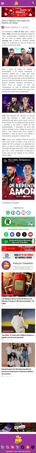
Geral (5, 365)
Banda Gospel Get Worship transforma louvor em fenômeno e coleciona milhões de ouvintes (17, 371)
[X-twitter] (24, 234)
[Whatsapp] (6, 234)
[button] (2, 3)
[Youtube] (30, 234)
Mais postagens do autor (22, 268)
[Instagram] (18, 234)
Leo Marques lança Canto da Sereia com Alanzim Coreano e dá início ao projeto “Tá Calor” (17, 301)
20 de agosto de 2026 (8, 376)
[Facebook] (12, 234)
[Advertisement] (18, 401)
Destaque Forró (8, 295)
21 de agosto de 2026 (8, 306)
